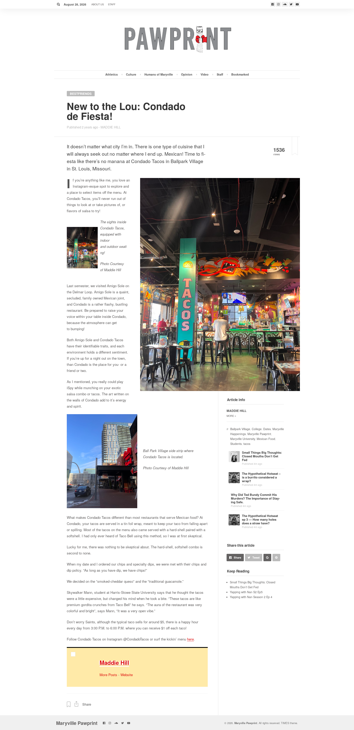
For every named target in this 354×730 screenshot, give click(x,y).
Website (126, 674)
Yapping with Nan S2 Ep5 (246, 592)
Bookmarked (240, 74)
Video (205, 74)
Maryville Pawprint (259, 434)
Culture (131, 74)
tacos (246, 444)
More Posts (108, 674)
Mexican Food (266, 439)
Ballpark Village (240, 429)
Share (237, 557)
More (231, 415)
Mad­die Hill (114, 662)
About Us (97, 4)
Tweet (256, 557)
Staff (111, 4)
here (190, 639)
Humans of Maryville (158, 74)
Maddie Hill (111, 127)
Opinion (186, 74)
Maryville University (242, 439)
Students (236, 444)
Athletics (111, 74)
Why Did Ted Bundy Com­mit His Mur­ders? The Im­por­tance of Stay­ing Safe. (255, 498)
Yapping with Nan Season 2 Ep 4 (251, 597)
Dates (267, 429)
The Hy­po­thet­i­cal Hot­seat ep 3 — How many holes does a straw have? (260, 519)
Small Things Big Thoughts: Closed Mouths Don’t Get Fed (262, 456)
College (257, 429)
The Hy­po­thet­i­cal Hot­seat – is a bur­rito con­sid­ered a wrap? (261, 477)
